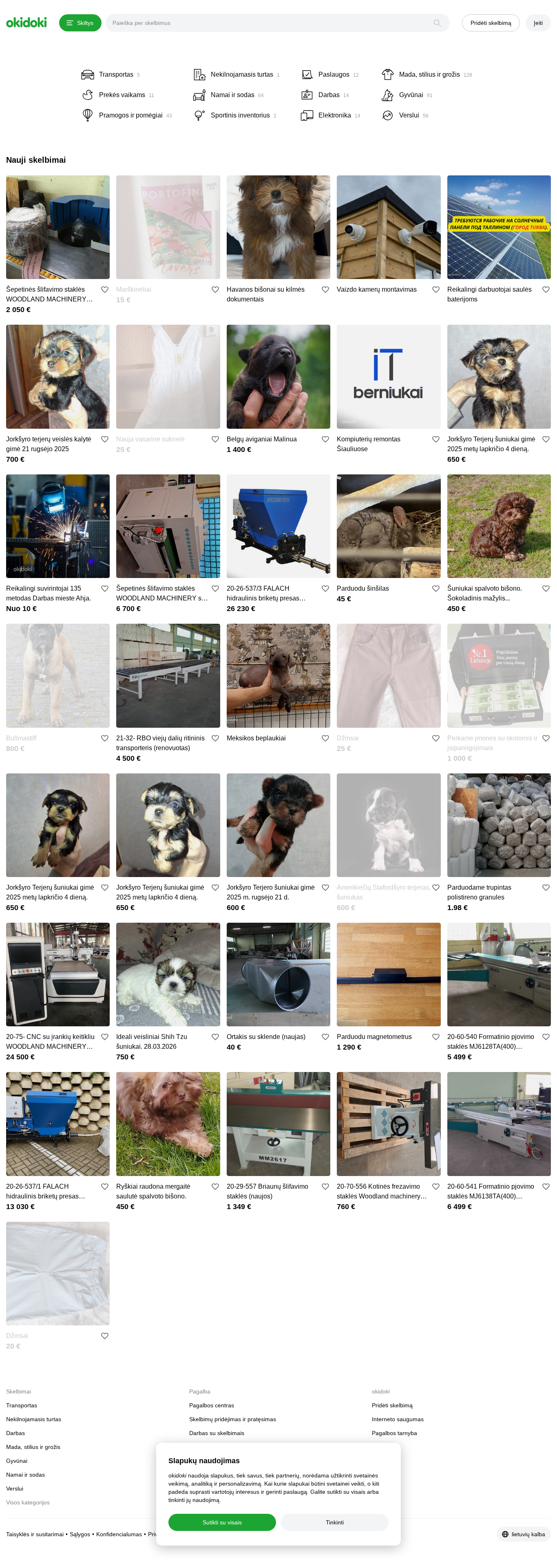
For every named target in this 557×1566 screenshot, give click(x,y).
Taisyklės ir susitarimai (35, 1534)
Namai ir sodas (25, 1474)
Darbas (15, 1433)
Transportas (21, 1405)
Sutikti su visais (222, 1522)
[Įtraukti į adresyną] (105, 290)
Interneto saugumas (398, 1419)
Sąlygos (80, 1534)
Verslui (14, 1488)
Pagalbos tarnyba (394, 1433)
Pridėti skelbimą (392, 1405)
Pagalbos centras (211, 1405)
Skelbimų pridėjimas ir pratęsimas (232, 1419)
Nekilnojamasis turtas (33, 1419)
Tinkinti (335, 1522)
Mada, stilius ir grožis (33, 1447)
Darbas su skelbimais (216, 1433)
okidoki (26, 22)
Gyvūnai (16, 1460)
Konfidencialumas (119, 1534)
